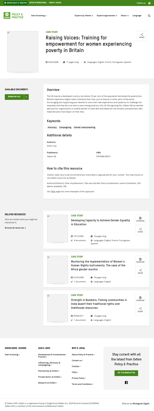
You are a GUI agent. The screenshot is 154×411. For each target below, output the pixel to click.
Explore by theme (83, 15)
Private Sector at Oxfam (49, 377)
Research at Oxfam (47, 383)
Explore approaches (106, 15)
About (124, 15)
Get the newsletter (126, 373)
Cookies (75, 366)
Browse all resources (14, 227)
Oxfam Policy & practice (17, 3)
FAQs (53, 191)
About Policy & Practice (82, 354)
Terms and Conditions (82, 384)
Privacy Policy (78, 378)
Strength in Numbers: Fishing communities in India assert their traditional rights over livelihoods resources (99, 304)
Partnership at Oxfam (48, 371)
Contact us (77, 360)
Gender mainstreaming (84, 127)
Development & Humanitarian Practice (52, 355)
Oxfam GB (51, 156)
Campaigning (65, 127)
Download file (14, 96)
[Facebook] (149, 3)
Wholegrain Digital (140, 403)
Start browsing (38, 15)
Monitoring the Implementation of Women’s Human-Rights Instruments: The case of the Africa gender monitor (98, 266)
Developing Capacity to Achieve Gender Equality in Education (100, 223)
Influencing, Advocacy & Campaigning (49, 364)
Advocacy (52, 127)
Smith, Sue (52, 146)
